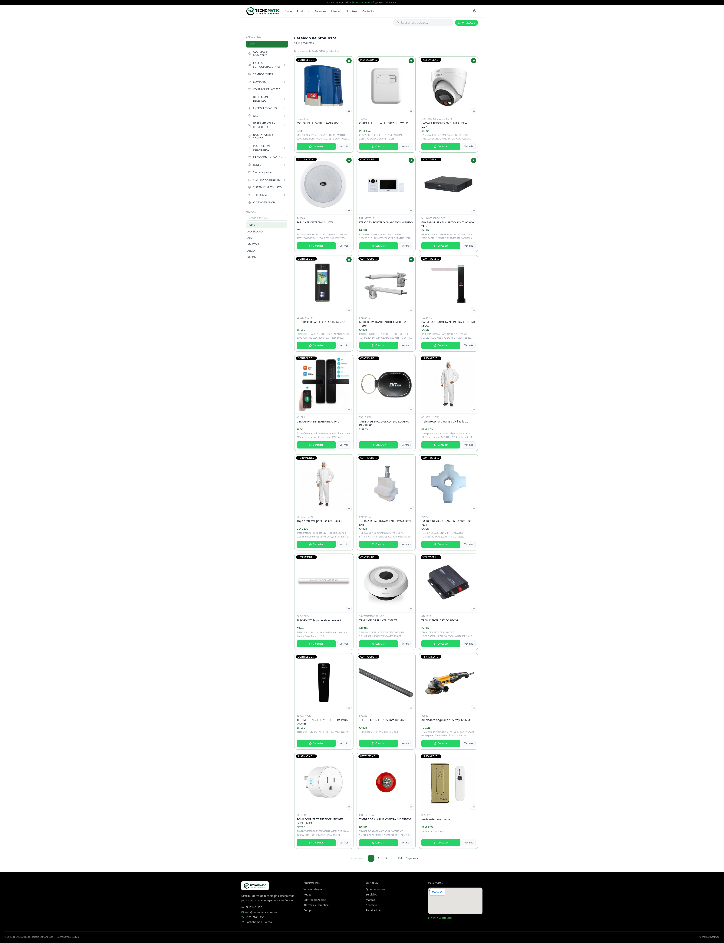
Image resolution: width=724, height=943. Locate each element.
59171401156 (361, 2)
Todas (251, 44)
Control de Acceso (315, 900)
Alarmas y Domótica (316, 905)
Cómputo (309, 910)
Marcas (336, 11)
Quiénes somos (375, 889)
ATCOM (252, 257)
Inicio (288, 11)
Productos (303, 11)
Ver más (344, 146)
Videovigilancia (313, 889)
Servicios (320, 11)
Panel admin (374, 910)
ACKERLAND (255, 231)
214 (399, 858)
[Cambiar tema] (474, 11)
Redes (307, 894)
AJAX (250, 238)
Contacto (368, 11)
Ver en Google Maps (441, 917)
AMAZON (253, 244)
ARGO (251, 250)
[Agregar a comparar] (349, 110)
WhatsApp (468, 22)
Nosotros (351, 11)
